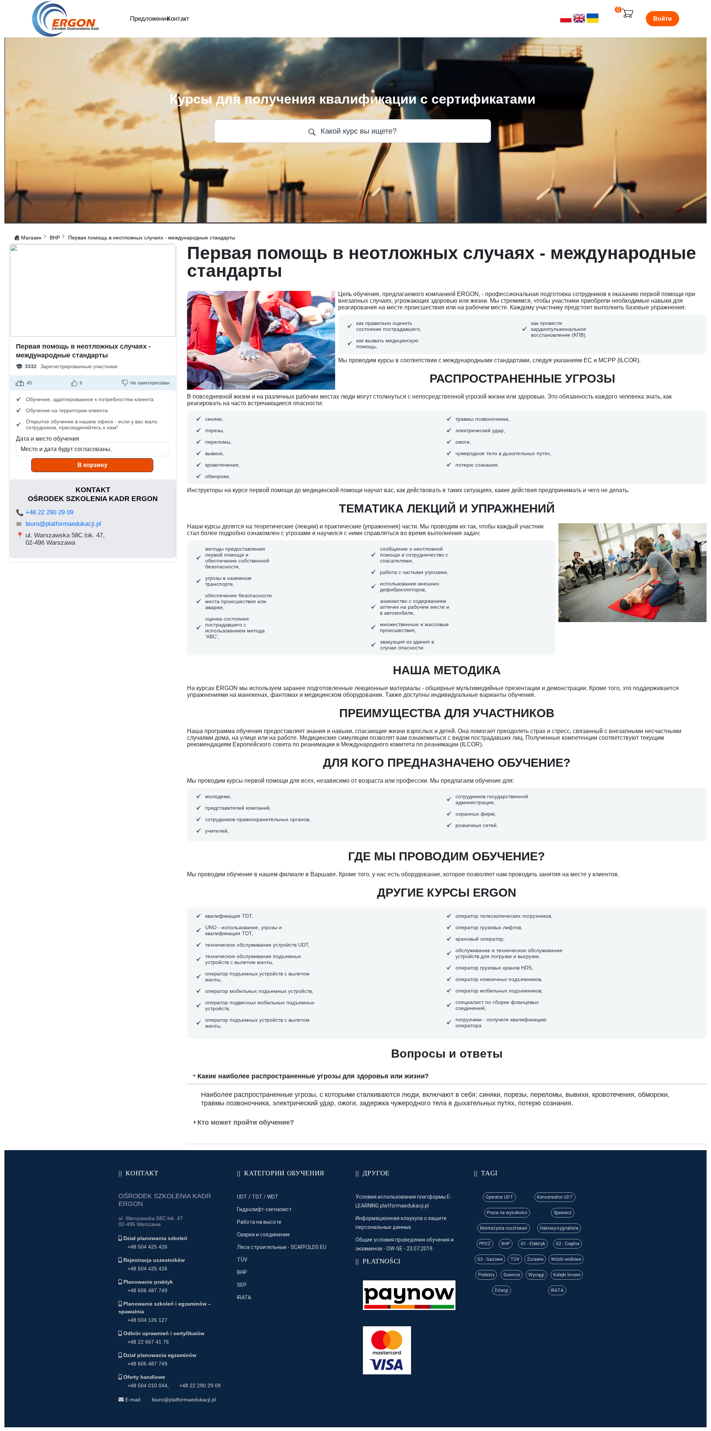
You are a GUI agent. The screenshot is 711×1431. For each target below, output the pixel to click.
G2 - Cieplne (567, 1243)
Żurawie (535, 1259)
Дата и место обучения (47, 439)
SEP (242, 1285)
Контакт (178, 18)
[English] (579, 22)
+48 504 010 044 (147, 1385)
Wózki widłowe (566, 1259)
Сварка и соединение (263, 1234)
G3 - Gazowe (490, 1259)
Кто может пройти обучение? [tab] (245, 1122)
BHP (55, 238)
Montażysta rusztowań (503, 1228)
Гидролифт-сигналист (264, 1209)
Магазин (31, 238)
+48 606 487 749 (147, 1290)
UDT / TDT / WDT (257, 1197)
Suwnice (511, 1274)
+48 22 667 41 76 (148, 1342)
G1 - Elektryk (533, 1243)
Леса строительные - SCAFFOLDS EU (281, 1247)
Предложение (150, 18)
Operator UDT (499, 1197)
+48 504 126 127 (147, 1320)
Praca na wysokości (507, 1212)
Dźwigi (501, 1290)
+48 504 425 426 (147, 1247)
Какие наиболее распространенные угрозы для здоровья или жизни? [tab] (313, 1076)
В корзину (92, 465)
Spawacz (563, 1212)
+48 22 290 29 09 (49, 512)
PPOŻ (485, 1243)
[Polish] (566, 22)
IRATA (244, 1297)
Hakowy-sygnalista (559, 1228)
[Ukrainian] (592, 22)
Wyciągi (536, 1274)
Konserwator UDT (555, 1197)
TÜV (242, 1260)
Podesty (486, 1274)
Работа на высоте (259, 1222)
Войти (662, 19)
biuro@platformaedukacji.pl (63, 523)
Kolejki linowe (566, 1274)
